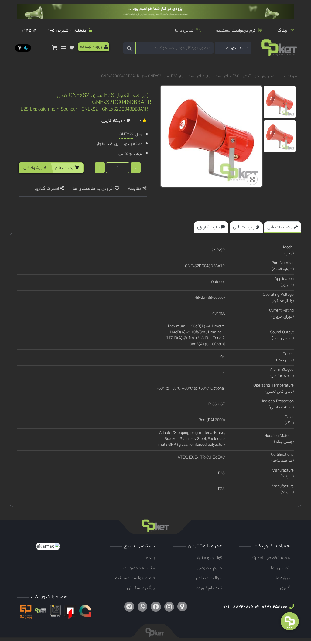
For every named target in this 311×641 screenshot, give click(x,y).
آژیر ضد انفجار (216, 76)
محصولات (294, 76)
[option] (280, 102)
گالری (285, 588)
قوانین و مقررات (208, 557)
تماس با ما (184, 30)
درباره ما (283, 577)
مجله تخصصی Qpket (271, 557)
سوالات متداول (209, 577)
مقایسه (135, 188)
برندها (149, 557)
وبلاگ (282, 30)
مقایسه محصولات (139, 567)
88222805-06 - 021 (241, 607)
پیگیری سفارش (141, 588)
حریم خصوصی (209, 567)
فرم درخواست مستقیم (235, 30)
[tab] (282, 227)
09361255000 (274, 607)
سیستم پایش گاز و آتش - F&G (256, 76)
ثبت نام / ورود (209, 588)
